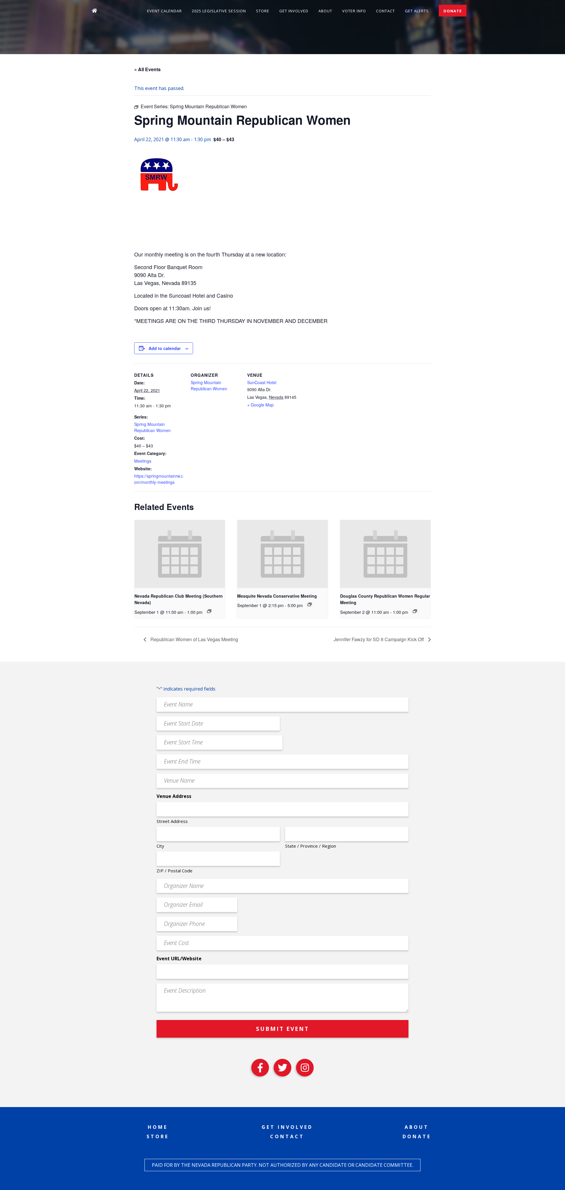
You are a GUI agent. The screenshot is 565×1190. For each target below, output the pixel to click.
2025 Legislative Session (219, 11)
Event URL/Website (179, 958)
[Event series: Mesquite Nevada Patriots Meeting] (310, 604)
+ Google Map (260, 405)
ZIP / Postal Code (174, 871)
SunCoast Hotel (261, 382)
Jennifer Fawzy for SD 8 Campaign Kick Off (379, 639)
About (325, 11)
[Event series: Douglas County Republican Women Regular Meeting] (415, 611)
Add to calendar (165, 348)
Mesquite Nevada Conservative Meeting (277, 596)
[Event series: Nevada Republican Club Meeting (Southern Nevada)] (209, 611)
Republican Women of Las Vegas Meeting (193, 639)
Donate (452, 11)
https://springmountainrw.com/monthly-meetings (158, 479)
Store (262, 11)
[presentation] (179, 554)
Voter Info (354, 11)
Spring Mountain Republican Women (152, 427)
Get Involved (293, 11)
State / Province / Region (310, 846)
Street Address (172, 821)
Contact (385, 11)
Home (158, 1127)
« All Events (147, 69)
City (160, 846)
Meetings (142, 461)
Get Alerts (417, 11)
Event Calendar (164, 11)
